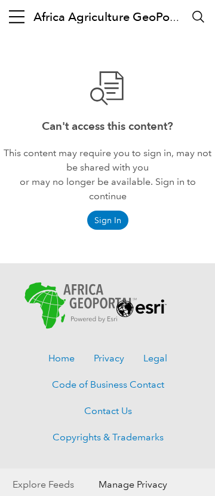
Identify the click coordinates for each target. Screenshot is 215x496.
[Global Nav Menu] (16, 17)
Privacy (109, 358)
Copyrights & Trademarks (108, 437)
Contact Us (108, 410)
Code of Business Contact (108, 384)
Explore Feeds (43, 484)
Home (61, 358)
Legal (155, 358)
